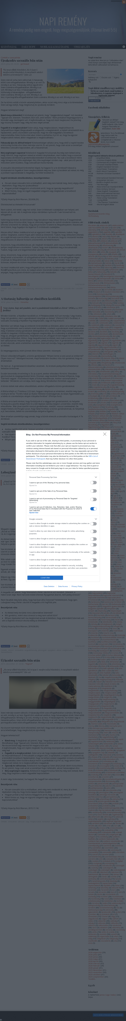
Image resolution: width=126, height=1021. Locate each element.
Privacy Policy (77, 586)
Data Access (63, 586)
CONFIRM (45, 578)
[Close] (105, 435)
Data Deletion (49, 586)
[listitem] (63, 477)
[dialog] (63, 510)
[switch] (93, 482)
